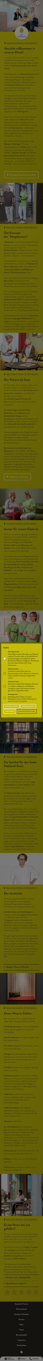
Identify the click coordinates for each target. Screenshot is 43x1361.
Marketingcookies (13, 694)
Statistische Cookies (13, 681)
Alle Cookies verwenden (11, 706)
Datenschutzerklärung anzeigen (26, 711)
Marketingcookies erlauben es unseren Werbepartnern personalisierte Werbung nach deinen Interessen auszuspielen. (22, 699)
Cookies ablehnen (10, 711)
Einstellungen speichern (28, 706)
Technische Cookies (13, 669)
